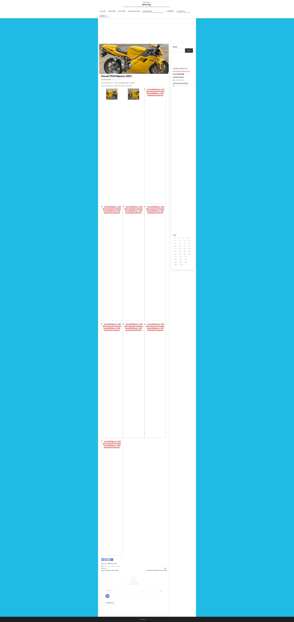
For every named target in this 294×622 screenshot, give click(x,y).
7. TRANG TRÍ (183, 11)
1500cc (175, 359)
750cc (185, 351)
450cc (175, 348)
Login (161, 590)
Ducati (109, 566)
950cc (185, 353)
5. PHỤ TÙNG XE (152, 11)
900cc (180, 353)
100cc (175, 340)
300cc (180, 345)
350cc (185, 345)
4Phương (146, 4)
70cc (179, 337)
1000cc (105, 566)
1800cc (186, 359)
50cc (175, 337)
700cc (180, 351)
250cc (175, 345)
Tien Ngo (116, 79)
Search (175, 47)
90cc (188, 337)
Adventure (181, 364)
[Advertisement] (147, 29)
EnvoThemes (150, 619)
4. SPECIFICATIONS (134, 11)
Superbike (118, 566)
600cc (189, 348)
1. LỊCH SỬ (102, 11)
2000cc (180, 361)
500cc (180, 348)
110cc (180, 340)
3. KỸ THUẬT (122, 11)
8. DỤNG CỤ (104, 16)
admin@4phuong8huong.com (181, 71)
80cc (183, 337)
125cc (189, 340)
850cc (175, 353)
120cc (185, 340)
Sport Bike (113, 566)
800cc (189, 351)
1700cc (180, 359)
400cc (189, 345)
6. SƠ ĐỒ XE (169, 11)
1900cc (175, 361)
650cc (175, 351)
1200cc (180, 356)
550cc (185, 348)
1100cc (175, 356)
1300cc (186, 356)
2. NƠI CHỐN (111, 11)
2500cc (186, 361)
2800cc (175, 364)
